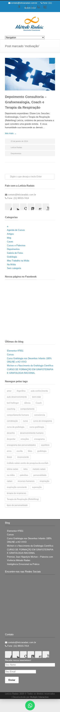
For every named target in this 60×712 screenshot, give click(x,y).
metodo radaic (39, 469)
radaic (9, 481)
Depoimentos (16, 153)
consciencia (39, 415)
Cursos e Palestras (16, 245)
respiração (44, 481)
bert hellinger (13, 403)
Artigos (10, 234)
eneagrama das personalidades (21, 445)
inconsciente (23, 457)
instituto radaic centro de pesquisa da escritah (27, 463)
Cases (10, 241)
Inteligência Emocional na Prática (23, 564)
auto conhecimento (39, 391)
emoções (25, 439)
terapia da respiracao (16, 493)
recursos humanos (26, 481)
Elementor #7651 (15, 350)
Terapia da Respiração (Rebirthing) (23, 499)
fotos (30, 451)
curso (25, 421)
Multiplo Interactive (39, 697)
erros (9, 451)
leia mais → (10, 133)
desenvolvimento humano (32, 433)
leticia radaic (12, 469)
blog (9, 237)
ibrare (9, 457)
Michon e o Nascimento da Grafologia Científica (30, 365)
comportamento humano (18, 415)
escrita (20, 451)
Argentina (21, 391)
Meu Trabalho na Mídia (18, 260)
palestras (24, 475)
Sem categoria (14, 268)
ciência (27, 403)
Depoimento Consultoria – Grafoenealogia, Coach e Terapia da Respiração (25, 102)
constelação (12, 421)
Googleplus (23, 206)
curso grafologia (37, 427)
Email (38, 206)
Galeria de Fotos (15, 253)
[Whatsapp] (30, 705)
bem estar (36, 397)
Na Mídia (11, 264)
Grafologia (12, 257)
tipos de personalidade (17, 505)
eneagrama (39, 439)
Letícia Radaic (16, 147)
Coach (39, 403)
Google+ (30, 9)
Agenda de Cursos (16, 230)
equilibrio (45, 445)
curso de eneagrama (42, 421)
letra (26, 469)
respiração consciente (17, 487)
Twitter (16, 9)
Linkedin (36, 9)
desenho (11, 433)
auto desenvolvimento (17, 397)
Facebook (23, 9)
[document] (30, 705)
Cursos (10, 354)
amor (9, 391)
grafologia (41, 451)
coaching (11, 409)
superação (37, 487)
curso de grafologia (15, 427)
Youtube (43, 9)
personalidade (39, 475)
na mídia (11, 475)
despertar (11, 439)
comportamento (27, 409)
